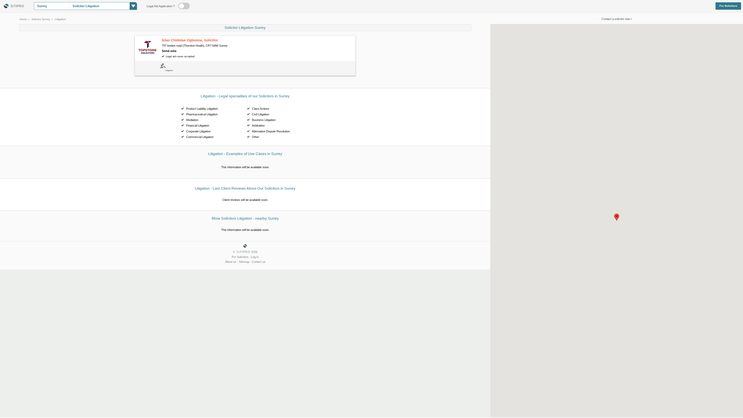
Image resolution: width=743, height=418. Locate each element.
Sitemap (244, 261)
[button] (616, 217)
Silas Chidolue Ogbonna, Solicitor (190, 40)
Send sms (169, 51)
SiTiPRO (243, 252)
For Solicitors (728, 5)
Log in (255, 257)
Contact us (258, 261)
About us (230, 261)
